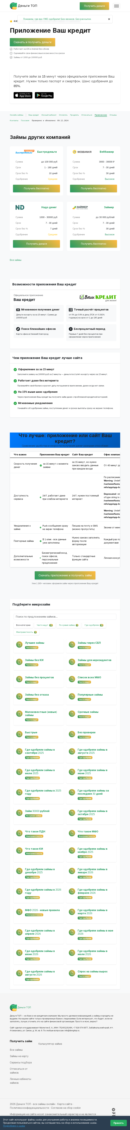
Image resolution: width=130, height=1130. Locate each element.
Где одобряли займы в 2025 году (43, 792)
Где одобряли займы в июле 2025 (40, 772)
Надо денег (49, 207)
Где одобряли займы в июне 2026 (40, 953)
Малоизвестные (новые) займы (41, 713)
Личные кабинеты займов (20, 1081)
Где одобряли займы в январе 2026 (92, 871)
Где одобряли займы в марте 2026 (92, 912)
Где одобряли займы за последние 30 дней (93, 792)
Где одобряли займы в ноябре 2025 (92, 850)
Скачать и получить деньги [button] (32, 42)
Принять (119, 1123)
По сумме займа (68, 625)
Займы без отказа (37, 694)
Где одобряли (93, 625)
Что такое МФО (88, 831)
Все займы (15, 260)
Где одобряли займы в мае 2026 (95, 932)
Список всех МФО (89, 677)
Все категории (23, 625)
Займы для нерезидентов (94, 660)
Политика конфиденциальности (29, 1108)
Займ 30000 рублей (37, 811)
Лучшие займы (34, 643)
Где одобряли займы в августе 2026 (40, 973)
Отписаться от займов (19, 1071)
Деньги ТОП (24, 1007)
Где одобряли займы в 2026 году (43, 891)
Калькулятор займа (50, 1043)
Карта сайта (64, 1104)
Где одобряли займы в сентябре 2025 (40, 751)
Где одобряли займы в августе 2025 (92, 751)
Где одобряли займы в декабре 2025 (40, 871)
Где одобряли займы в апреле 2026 (40, 932)
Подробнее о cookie (14, 1126)
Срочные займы (88, 712)
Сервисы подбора (21, 1062)
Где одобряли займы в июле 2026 (92, 953)
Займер (109, 207)
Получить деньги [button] (94, 6)
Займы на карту (19, 1056)
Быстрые (31, 732)
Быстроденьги (47, 151)
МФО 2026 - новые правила (42, 910)
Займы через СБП (89, 643)
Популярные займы (90, 694)
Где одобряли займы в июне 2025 (92, 772)
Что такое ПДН (35, 831)
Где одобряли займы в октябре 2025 (92, 813)
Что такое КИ (34, 848)
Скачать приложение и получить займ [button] (65, 575)
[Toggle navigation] (116, 6)
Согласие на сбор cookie (66, 1108)
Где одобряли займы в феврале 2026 (92, 891)
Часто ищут (44, 625)
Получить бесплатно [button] (36, 188)
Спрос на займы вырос (93, 971)
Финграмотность (26, 632)
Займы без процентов (39, 677)
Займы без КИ (34, 660)
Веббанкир (107, 151)
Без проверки (86, 732)
